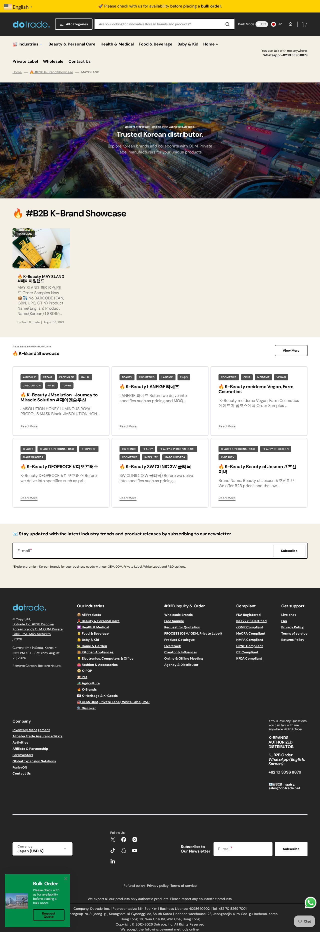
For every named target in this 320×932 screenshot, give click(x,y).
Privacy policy (157, 886)
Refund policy (134, 886)
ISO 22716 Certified (251, 621)
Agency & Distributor (181, 665)
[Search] (228, 24)
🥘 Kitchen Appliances (95, 652)
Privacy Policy (292, 627)
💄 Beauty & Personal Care (98, 621)
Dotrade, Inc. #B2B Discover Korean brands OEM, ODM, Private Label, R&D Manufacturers (37, 629)
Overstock (172, 646)
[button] (290, 24)
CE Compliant (247, 652)
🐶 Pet (82, 677)
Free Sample (174, 621)
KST (28, 653)
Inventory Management (31, 730)
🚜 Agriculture (88, 683)
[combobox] (164, 24)
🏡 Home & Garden (92, 646)
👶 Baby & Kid (88, 640)
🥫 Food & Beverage (93, 633)
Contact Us (21, 773)
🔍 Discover (86, 708)
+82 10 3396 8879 (294, 55)
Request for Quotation (182, 627)
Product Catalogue (179, 640)
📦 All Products (89, 615)
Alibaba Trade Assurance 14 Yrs (37, 736)
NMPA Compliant (249, 640)
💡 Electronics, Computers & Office (105, 658)
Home (17, 72)
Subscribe (291, 849)
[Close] (66, 878)
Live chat (288, 615)
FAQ (284, 621)
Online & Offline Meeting (183, 658)
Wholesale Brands (178, 615)
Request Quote (49, 915)
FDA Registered (248, 615)
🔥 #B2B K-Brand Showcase (51, 72)
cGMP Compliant (249, 627)
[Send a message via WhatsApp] (311, 903)
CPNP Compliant (249, 646)
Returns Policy (292, 640)
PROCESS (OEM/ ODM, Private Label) (193, 633)
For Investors (22, 755)
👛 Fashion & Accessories (97, 665)
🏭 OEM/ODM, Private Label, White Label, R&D (113, 702)
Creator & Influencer (180, 652)
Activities (20, 742)
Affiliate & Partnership (30, 749)
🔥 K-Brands (87, 689)
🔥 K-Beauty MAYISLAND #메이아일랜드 (41, 279)
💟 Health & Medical (93, 627)
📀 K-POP (84, 671)
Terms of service (294, 633)
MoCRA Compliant (251, 633)
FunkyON (19, 767)
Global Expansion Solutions (34, 761)
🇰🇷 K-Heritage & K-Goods (97, 696)
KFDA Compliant (249, 658)
